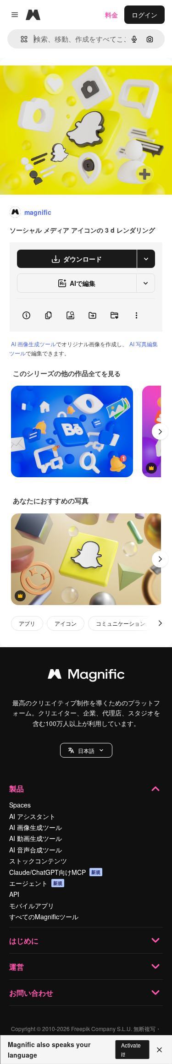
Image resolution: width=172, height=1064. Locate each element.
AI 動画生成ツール (35, 838)
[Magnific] (86, 676)
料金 (111, 14)
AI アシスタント (32, 816)
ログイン (144, 14)
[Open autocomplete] (20, 39)
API (14, 894)
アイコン (66, 623)
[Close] (159, 1049)
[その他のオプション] (136, 315)
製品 (16, 788)
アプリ (27, 623)
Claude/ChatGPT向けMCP (54, 872)
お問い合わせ (31, 993)
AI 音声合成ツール (35, 849)
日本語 (86, 750)
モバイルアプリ (31, 905)
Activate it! (131, 1049)
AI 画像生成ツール (33, 344)
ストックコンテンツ (38, 860)
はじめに (24, 940)
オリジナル (63, 78)
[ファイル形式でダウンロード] (146, 259)
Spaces (20, 804)
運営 (16, 966)
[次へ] (160, 431)
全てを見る (105, 373)
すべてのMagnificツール (43, 916)
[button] (86, 750)
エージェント (35, 883)
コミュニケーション (120, 623)
